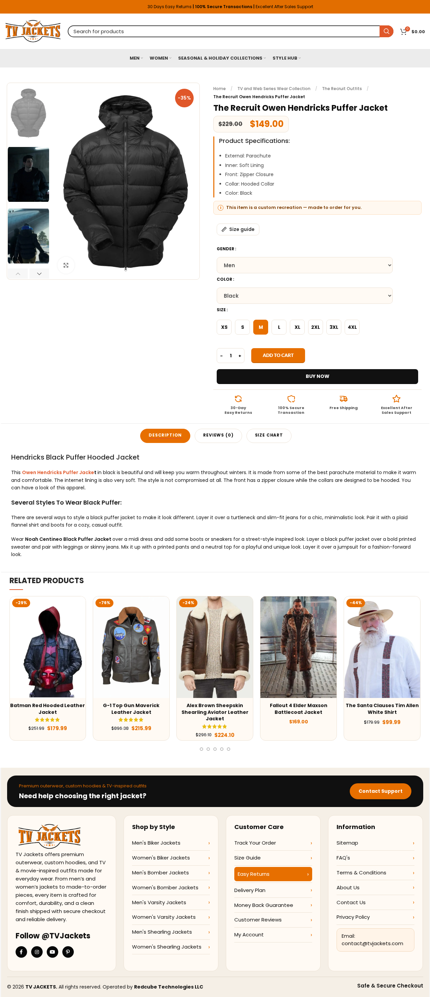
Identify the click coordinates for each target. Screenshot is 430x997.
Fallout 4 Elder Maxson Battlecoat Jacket (298, 709)
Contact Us (351, 902)
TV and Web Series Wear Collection (273, 88)
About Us (348, 887)
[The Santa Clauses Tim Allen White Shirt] (382, 647)
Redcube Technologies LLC (168, 986)
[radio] (224, 327)
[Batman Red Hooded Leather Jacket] (48, 647)
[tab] (165, 436)
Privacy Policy (353, 916)
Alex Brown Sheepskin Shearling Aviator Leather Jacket (215, 712)
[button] (18, 274)
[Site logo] (33, 30)
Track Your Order (255, 842)
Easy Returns (254, 873)
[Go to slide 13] (221, 749)
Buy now (317, 376)
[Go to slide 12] (215, 749)
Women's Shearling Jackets (166, 946)
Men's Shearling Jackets (162, 931)
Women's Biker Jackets (161, 857)
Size (221, 310)
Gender (225, 249)
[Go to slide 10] (201, 749)
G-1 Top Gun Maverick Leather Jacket (131, 709)
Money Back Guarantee (263, 905)
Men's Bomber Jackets (160, 872)
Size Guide (247, 857)
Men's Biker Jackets (156, 842)
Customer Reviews (258, 919)
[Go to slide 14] (228, 749)
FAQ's (343, 857)
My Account (249, 934)
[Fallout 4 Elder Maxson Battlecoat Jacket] (298, 647)
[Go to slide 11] (208, 749)
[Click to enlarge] (66, 265)
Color (224, 279)
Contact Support (381, 791)
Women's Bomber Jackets (165, 887)
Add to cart (278, 355)
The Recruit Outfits (342, 88)
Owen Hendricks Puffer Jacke (58, 472)
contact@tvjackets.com (372, 943)
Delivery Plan (249, 890)
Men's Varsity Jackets (159, 902)
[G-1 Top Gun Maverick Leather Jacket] (131, 647)
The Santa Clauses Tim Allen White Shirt (382, 709)
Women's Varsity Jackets (164, 916)
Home (219, 88)
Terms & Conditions (361, 872)
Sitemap (347, 842)
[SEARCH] (386, 31)
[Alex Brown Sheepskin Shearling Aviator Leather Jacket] (215, 647)
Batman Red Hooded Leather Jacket (47, 709)
